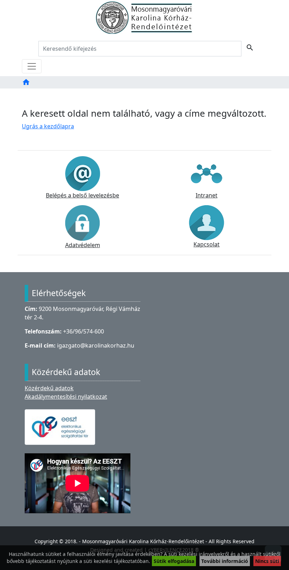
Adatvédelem (82, 245)
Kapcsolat (206, 244)
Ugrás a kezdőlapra (48, 126)
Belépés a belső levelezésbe (82, 195)
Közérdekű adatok (49, 388)
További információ (224, 561)
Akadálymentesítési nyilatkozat (66, 396)
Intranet (206, 195)
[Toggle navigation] (32, 66)
